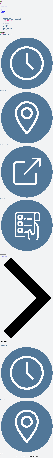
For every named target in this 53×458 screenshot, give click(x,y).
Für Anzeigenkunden (3, 11)
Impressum (2, 12)
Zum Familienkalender (4, 10)
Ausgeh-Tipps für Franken (4, 256)
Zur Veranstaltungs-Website (3, 198)
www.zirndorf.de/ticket (15, 253)
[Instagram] (49, 15)
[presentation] (0, 454)
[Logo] (8, 20)
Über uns (2, 9)
